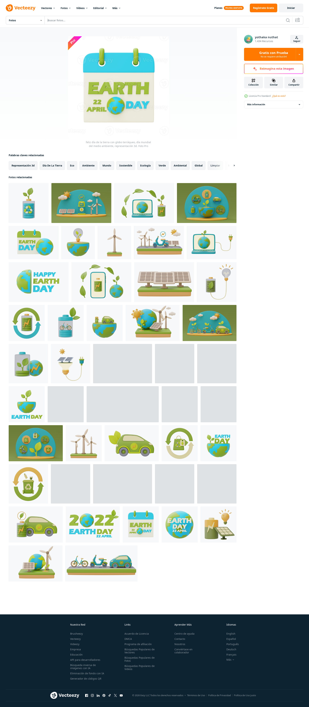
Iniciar (291, 8)
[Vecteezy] (20, 8)
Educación (76, 654)
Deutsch (231, 649)
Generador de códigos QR (85, 678)
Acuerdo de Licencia (136, 633)
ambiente (88, 165)
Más (114, 8)
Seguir (296, 41)
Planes (218, 8)
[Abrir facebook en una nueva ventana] (86, 695)
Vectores (46, 8)
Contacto (179, 639)
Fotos (64, 8)
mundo (106, 165)
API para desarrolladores (85, 660)
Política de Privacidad (219, 695)
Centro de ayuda (184, 633)
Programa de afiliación (138, 644)
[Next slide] (231, 165)
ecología (145, 165)
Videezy (74, 644)
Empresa (75, 649)
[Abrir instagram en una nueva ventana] (92, 695)
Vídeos (80, 8)
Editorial (98, 8)
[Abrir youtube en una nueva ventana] (121, 695)
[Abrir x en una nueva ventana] (115, 695)
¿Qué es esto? (279, 95)
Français (231, 654)
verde (162, 165)
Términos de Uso (196, 695)
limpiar (215, 165)
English (230, 633)
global (199, 165)
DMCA (128, 639)
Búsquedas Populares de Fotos (139, 659)
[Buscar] (288, 20)
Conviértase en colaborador (183, 651)
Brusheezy (76, 633)
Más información (256, 104)
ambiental (180, 165)
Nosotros (179, 644)
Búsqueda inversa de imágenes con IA (83, 666)
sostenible (125, 165)
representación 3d (23, 165)
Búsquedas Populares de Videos (139, 667)
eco (72, 165)
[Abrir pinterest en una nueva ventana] (103, 695)
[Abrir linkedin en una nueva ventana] (98, 695)
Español (231, 639)
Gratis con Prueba (273, 54)
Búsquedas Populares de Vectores (139, 651)
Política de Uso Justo (245, 695)
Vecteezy (75, 639)
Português (232, 644)
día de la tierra (52, 165)
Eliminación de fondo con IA (87, 673)
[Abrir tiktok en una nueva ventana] (109, 695)
